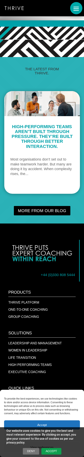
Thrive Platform (23, 302)
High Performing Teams (30, 365)
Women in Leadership (27, 350)
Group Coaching (23, 316)
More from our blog (42, 210)
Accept (42, 425)
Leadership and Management (35, 343)
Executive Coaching (27, 372)
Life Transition (22, 357)
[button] (76, 8)
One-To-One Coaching (28, 309)
